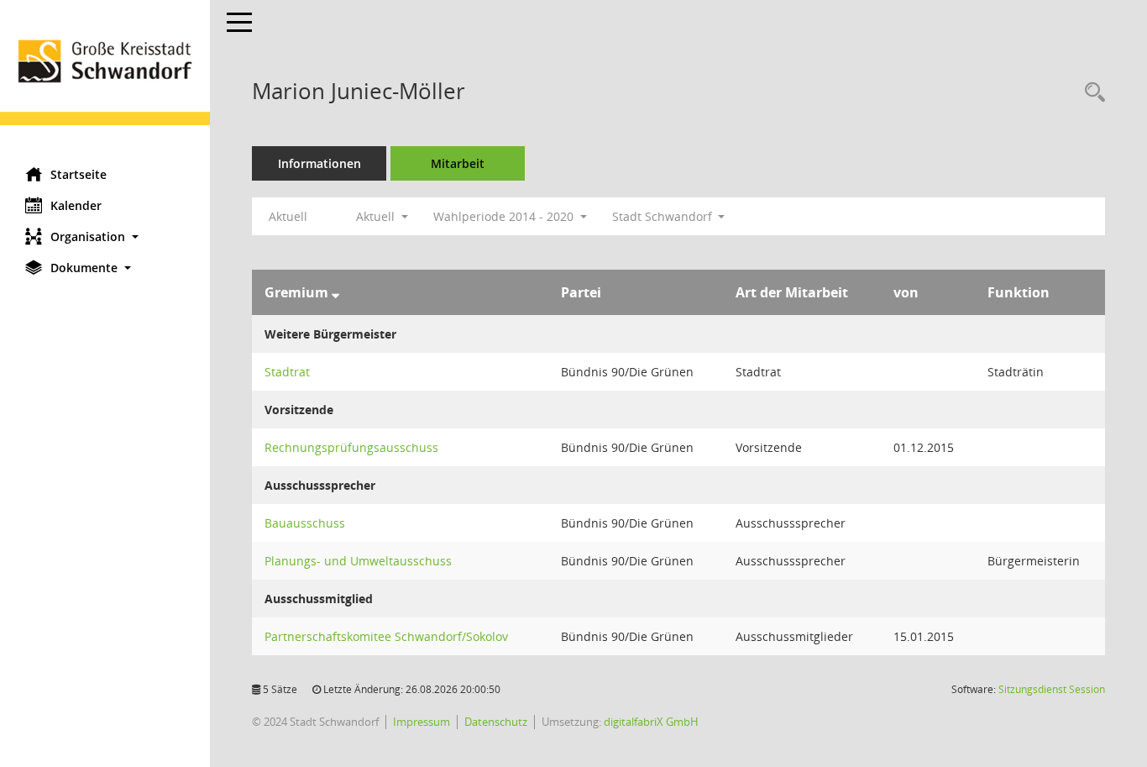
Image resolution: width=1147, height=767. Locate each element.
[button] (105, 236)
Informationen (319, 163)
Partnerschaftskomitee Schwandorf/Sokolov (386, 636)
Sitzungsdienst (1051, 689)
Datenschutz (495, 721)
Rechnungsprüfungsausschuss (351, 447)
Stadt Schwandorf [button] (663, 216)
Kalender (76, 205)
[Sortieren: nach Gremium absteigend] (335, 292)
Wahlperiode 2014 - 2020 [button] (505, 216)
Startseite (78, 174)
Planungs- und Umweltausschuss (358, 561)
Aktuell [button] (377, 216)
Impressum (421, 721)
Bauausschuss (304, 523)
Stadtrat (287, 372)
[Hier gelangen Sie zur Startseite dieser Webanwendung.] (105, 77)
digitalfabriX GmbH (651, 721)
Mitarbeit (457, 163)
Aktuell (288, 216)
